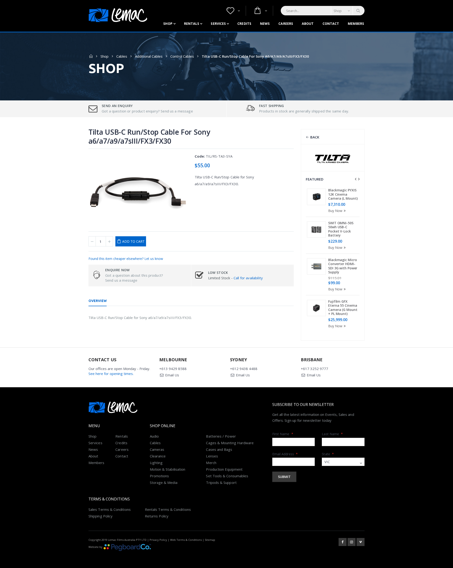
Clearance (158, 456)
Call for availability (248, 277)
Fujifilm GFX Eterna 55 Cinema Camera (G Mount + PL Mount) (342, 307)
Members (356, 23)
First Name (282, 434)
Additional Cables (149, 56)
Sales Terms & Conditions (109, 509)
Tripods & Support (221, 482)
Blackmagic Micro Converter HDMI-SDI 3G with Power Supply (342, 266)
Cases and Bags (219, 449)
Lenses (212, 456)
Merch (211, 462)
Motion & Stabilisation (167, 469)
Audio (154, 436)
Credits (244, 23)
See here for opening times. (111, 373)
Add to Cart (133, 241)
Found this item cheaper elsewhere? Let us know (125, 258)
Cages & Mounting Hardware (230, 442)
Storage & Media (163, 482)
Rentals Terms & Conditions (168, 509)
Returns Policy (156, 516)
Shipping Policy (100, 516)
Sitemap (210, 540)
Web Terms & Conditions (186, 540)
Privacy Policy (158, 540)
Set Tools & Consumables (227, 475)
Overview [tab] (97, 301)
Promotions (159, 475)
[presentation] (355, 179)
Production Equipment (224, 469)
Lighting (156, 462)
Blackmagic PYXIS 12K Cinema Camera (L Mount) (342, 194)
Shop (167, 23)
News (265, 23)
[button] (233, 11)
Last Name (332, 434)
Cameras (157, 449)
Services (218, 23)
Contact (331, 23)
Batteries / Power (221, 436)
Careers (285, 23)
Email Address (285, 454)
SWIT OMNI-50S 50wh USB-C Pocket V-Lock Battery (340, 229)
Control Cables (182, 56)
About (308, 23)
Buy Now (335, 210)
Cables (121, 56)
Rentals (191, 23)
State (328, 454)
